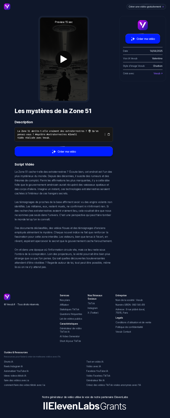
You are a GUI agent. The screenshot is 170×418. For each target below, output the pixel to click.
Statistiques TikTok (69, 309)
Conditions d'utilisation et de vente (133, 322)
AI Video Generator (70, 336)
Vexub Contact (123, 331)
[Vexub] (29, 297)
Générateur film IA (95, 380)
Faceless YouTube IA (97, 371)
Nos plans (65, 300)
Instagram (92, 308)
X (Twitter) (93, 312)
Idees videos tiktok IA (15, 375)
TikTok (91, 303)
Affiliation (64, 304)
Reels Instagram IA (13, 366)
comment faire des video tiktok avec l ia (24, 385)
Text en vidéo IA (94, 361)
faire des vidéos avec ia (16, 380)
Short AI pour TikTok (70, 341)
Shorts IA (8, 361)
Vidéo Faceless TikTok (98, 375)
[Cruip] (7, 6)
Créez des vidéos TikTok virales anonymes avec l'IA (113, 385)
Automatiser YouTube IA (16, 371)
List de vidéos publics (71, 318)
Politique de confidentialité (129, 327)
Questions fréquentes (71, 314)
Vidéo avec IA (93, 366)
